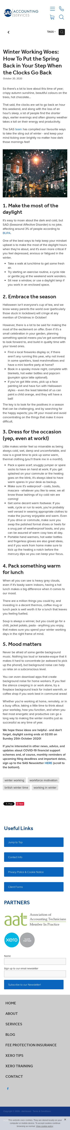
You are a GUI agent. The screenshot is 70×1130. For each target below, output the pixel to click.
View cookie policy (44, 1126)
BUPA (7, 233)
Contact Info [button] (15, 857)
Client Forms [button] (15, 887)
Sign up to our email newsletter (21, 968)
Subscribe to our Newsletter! (24, 984)
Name (7, 956)
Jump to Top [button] (15, 842)
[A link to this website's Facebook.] (8, 1088)
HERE (48, 763)
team (18, 129)
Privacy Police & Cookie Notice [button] (26, 872)
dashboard (26, 1111)
